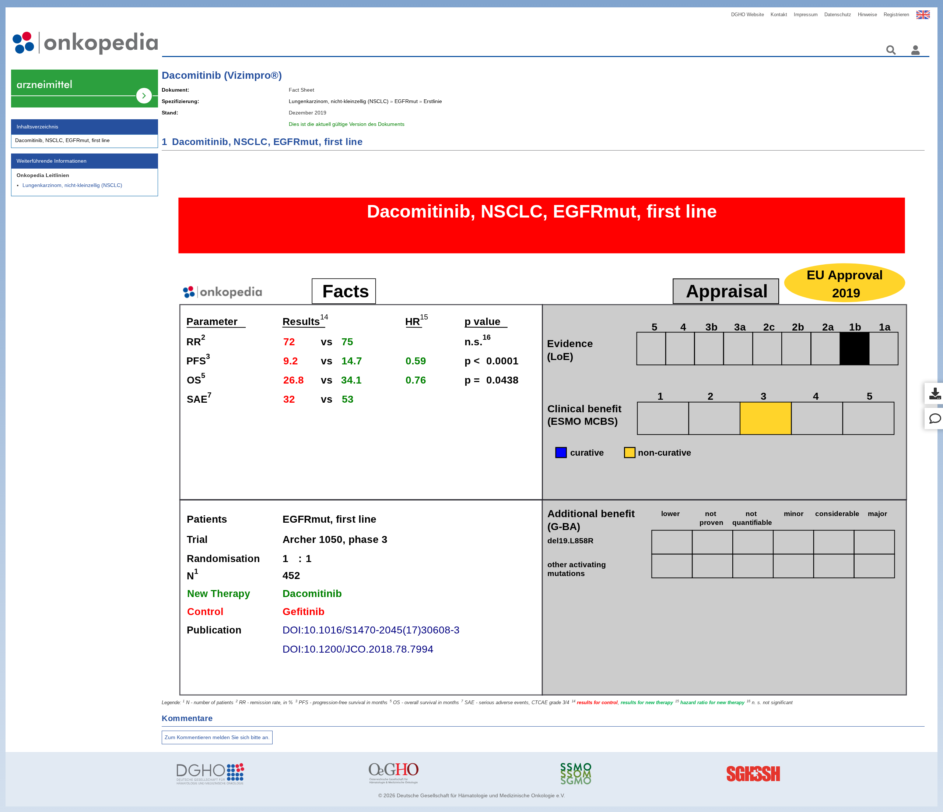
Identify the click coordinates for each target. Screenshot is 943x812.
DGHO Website (747, 14)
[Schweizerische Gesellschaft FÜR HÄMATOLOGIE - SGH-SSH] (843, 773)
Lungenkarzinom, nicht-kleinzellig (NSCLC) (72, 185)
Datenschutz (837, 14)
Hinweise (867, 14)
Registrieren (896, 14)
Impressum (806, 14)
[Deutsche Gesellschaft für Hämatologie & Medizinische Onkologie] (267, 773)
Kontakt (779, 14)
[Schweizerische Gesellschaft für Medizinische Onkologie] (651, 773)
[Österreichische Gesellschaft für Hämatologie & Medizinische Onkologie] (459, 773)
